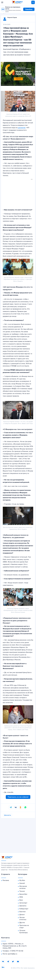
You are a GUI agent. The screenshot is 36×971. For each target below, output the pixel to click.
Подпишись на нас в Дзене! (18, 797)
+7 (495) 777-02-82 (16, 951)
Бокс (21, 900)
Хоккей (22, 883)
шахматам (21, 128)
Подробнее (28, 9)
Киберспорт (23, 909)
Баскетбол (23, 894)
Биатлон (22, 911)
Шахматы (7, 815)
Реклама (6, 880)
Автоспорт (23, 903)
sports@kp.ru (12, 954)
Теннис (22, 891)
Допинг (22, 914)
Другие (22, 922)
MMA (21, 897)
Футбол (22, 880)
